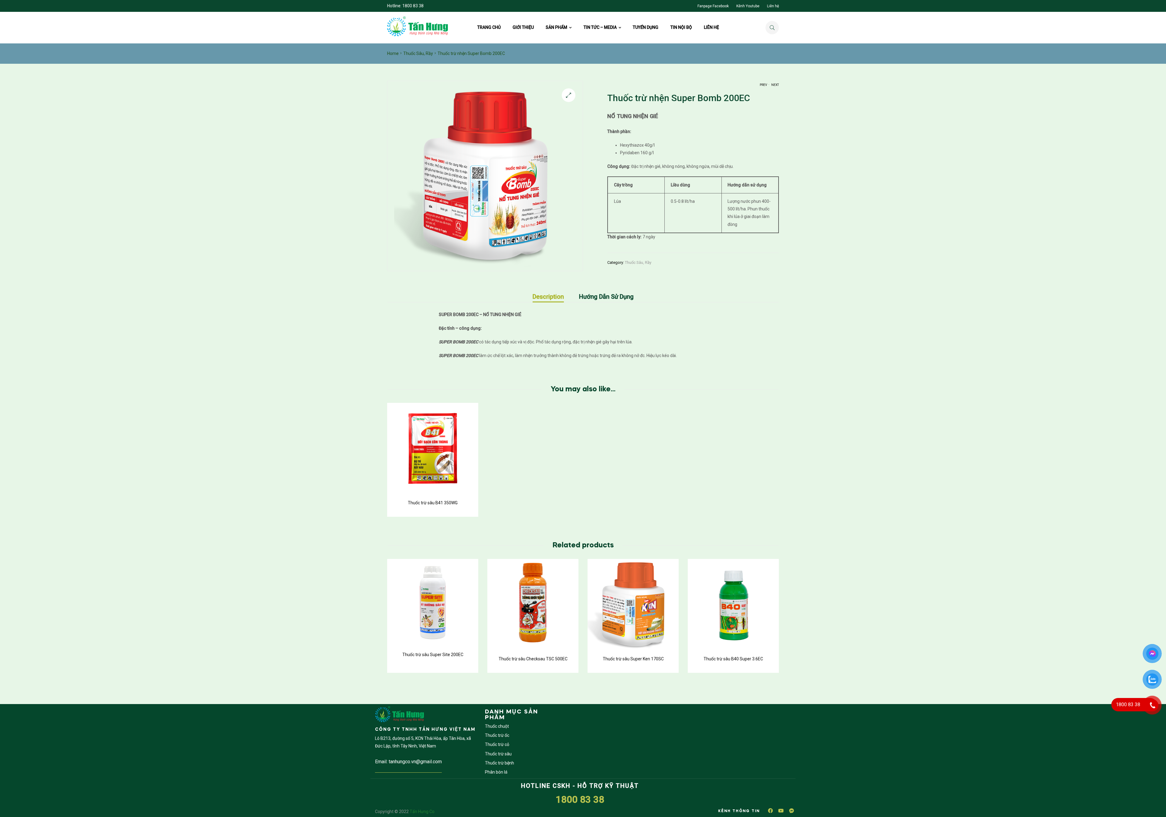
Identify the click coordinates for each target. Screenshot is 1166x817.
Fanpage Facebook (713, 6)
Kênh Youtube (747, 6)
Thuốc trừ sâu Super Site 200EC (432, 654)
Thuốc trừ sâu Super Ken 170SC (633, 658)
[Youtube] (781, 810)
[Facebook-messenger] (791, 810)
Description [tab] (548, 296)
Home (393, 53)
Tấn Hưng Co (422, 811)
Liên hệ (773, 6)
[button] (568, 95)
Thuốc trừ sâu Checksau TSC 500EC (533, 658)
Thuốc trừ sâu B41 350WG (433, 502)
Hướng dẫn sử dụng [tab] (606, 296)
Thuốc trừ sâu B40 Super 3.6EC (733, 658)
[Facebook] (770, 810)
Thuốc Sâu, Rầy (418, 53)
